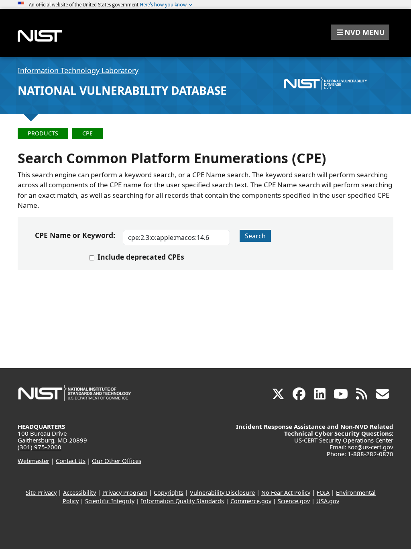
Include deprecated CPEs (141, 257)
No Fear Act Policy (285, 492)
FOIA (323, 492)
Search (255, 235)
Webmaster (33, 461)
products (43, 133)
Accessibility (79, 492)
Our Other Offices (116, 461)
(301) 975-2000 (39, 447)
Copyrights (168, 492)
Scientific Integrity (109, 501)
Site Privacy (41, 492)
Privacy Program (124, 492)
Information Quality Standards (182, 501)
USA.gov (327, 501)
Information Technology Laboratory (78, 70)
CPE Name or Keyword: (75, 235)
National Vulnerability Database (122, 90)
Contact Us (70, 461)
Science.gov (294, 501)
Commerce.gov (250, 501)
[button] (360, 32)
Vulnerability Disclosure (222, 492)
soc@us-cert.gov (370, 447)
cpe (87, 133)
